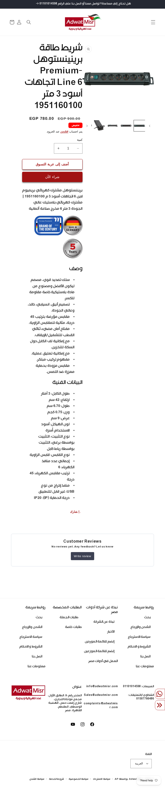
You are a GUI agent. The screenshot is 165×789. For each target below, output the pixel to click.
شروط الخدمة (56, 779)
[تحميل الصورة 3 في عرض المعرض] (112, 125)
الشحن (64, 132)
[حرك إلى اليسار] (149, 125)
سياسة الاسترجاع (139, 637)
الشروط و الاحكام (139, 647)
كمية (79, 139)
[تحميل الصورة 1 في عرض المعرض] (139, 125)
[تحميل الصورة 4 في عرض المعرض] (99, 125)
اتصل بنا (145, 657)
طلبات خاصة (73, 627)
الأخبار (110, 632)
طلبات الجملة (69, 618)
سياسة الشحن (36, 779)
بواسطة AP (121, 779)
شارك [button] (73, 511)
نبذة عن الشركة (103, 622)
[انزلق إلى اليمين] (86, 125)
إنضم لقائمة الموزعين (99, 651)
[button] (153, 22)
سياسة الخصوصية (79, 779)
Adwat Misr (136, 779)
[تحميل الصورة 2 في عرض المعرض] (126, 125)
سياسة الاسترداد (101, 779)
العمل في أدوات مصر (103, 661)
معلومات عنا (145, 667)
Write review (82, 556)
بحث (147, 618)
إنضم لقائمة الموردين (99, 642)
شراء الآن (52, 177)
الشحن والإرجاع (140, 627)
